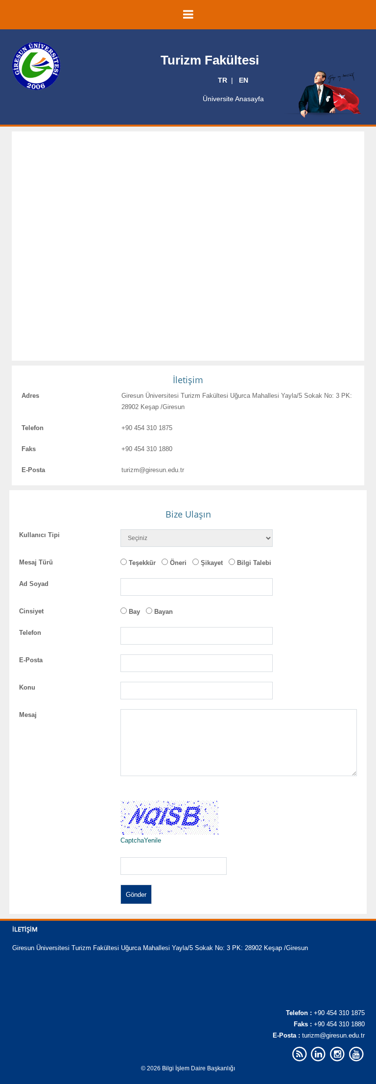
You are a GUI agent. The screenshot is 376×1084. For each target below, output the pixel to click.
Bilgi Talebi (254, 562)
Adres (30, 395)
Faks (29, 449)
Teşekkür (142, 562)
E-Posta (33, 470)
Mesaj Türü (36, 562)
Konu (27, 687)
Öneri (178, 562)
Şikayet (212, 562)
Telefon (33, 428)
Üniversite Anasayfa (233, 99)
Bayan (163, 611)
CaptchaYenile (140, 840)
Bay (134, 611)
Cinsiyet (31, 611)
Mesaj (28, 714)
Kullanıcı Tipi (39, 535)
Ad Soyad (33, 583)
